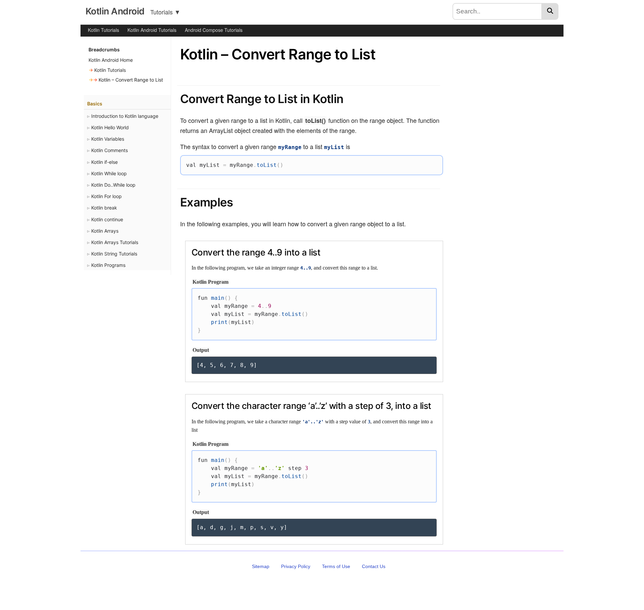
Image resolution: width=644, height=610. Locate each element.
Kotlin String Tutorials (114, 253)
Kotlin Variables (107, 139)
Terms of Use (336, 566)
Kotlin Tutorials (103, 30)
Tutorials (165, 11)
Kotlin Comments (109, 150)
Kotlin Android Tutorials (151, 30)
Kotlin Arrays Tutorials (114, 242)
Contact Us (373, 566)
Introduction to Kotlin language (124, 116)
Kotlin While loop (109, 173)
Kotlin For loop (106, 196)
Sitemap (260, 566)
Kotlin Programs (108, 265)
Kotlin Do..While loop (113, 185)
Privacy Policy (295, 566)
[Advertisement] (504, 152)
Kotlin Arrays (104, 231)
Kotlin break (104, 207)
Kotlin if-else (104, 162)
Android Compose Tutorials (214, 30)
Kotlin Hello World (110, 127)
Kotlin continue (107, 219)
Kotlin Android (115, 11)
